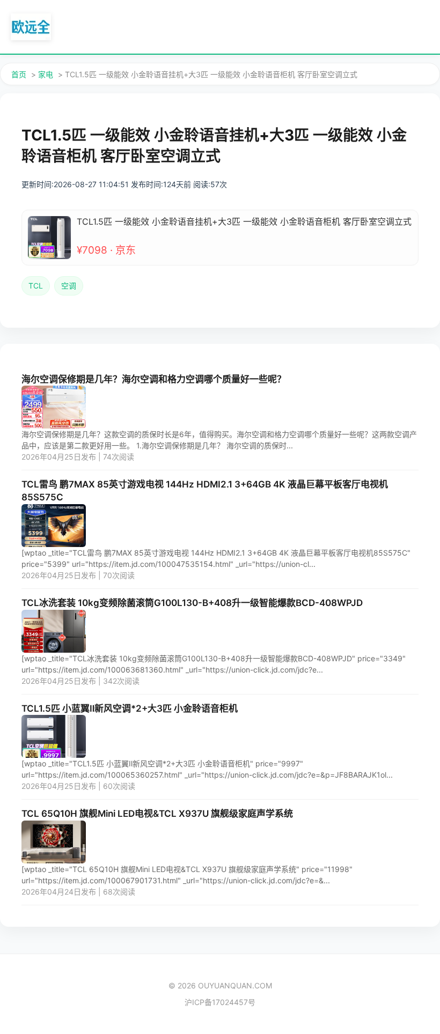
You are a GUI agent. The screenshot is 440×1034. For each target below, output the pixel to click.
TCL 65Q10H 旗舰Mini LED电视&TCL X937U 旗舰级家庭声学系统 (157, 813)
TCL (35, 285)
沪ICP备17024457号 (220, 1002)
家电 (45, 74)
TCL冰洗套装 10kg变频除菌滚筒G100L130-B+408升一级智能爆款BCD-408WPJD (192, 602)
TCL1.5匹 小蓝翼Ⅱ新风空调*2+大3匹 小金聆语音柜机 (129, 708)
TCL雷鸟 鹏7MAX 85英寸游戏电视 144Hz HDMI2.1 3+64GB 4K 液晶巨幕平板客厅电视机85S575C (204, 491)
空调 (68, 285)
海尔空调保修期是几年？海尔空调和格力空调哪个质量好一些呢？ (153, 379)
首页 (18, 74)
